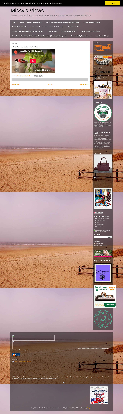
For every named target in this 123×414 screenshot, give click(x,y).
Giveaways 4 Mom (100, 220)
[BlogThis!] (37, 76)
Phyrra (97, 222)
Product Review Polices (91, 22)
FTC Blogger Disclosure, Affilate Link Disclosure (62, 22)
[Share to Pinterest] (42, 76)
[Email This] (35, 76)
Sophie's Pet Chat (74, 27)
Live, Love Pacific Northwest (90, 31)
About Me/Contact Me (19, 27)
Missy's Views (27, 10)
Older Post (84, 84)
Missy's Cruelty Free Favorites (81, 36)
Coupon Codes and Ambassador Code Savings (47, 27)
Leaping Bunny (99, 226)
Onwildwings (99, 243)
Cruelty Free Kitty (100, 224)
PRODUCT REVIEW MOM (102, 218)
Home (14, 22)
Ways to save (52, 31)
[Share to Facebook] (40, 76)
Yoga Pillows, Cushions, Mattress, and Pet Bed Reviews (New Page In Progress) (39, 36)
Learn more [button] (58, 3)
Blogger (89, 408)
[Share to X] (38, 76)
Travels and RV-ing (101, 36)
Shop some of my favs (68, 31)
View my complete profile (100, 245)
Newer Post (16, 84)
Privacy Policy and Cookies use (31, 22)
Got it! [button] (113, 3)
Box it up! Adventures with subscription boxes (27, 31)
